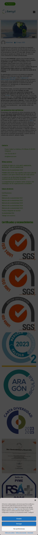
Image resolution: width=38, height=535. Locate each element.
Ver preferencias (19, 529)
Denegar (19, 524)
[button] (35, 500)
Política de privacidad (21, 532)
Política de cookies (10, 532)
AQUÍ (16, 509)
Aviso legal (30, 532)
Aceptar (19, 518)
